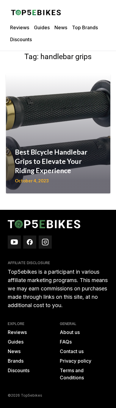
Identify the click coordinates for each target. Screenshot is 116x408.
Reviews (19, 27)
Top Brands (85, 27)
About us (70, 332)
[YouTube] (14, 242)
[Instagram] (45, 242)
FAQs (66, 342)
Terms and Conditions (72, 374)
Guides (42, 27)
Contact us (72, 351)
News (60, 27)
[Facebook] (29, 242)
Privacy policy (75, 361)
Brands (15, 361)
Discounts (21, 39)
